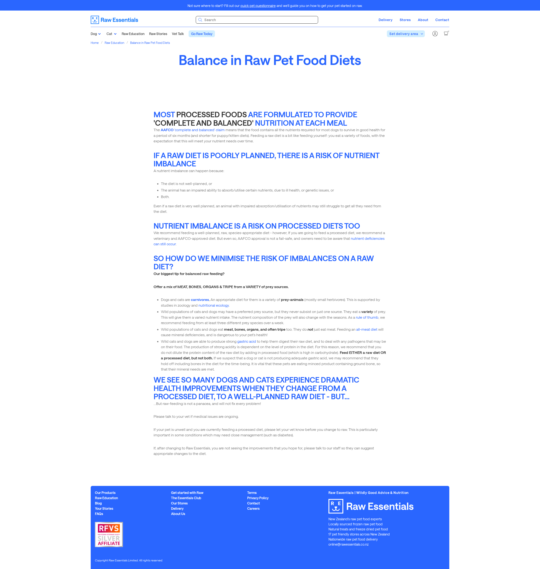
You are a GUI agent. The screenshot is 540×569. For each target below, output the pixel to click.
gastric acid (246, 341)
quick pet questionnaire (258, 6)
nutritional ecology (213, 305)
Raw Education (133, 34)
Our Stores (179, 503)
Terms (252, 493)
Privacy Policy (258, 498)
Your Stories (104, 508)
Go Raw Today (201, 34)
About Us (178, 514)
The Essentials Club (186, 498)
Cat (109, 34)
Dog (94, 34)
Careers (253, 508)
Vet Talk (178, 34)
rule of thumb (367, 317)
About (423, 20)
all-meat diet (366, 329)
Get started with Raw (187, 493)
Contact (442, 20)
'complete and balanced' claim (193, 130)
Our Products (105, 493)
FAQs (99, 514)
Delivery (385, 20)
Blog (98, 503)
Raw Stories (158, 34)
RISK (323, 155)
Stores (405, 20)
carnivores (200, 299)
